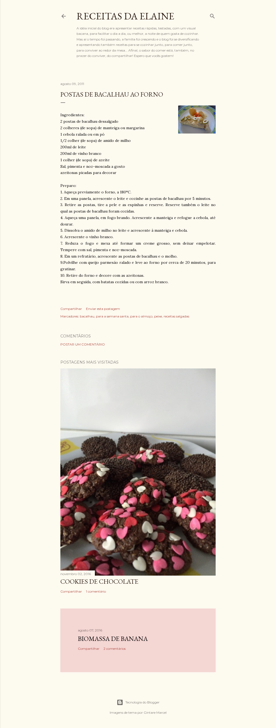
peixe (158, 316)
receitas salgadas (176, 316)
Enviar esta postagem (103, 309)
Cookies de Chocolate (99, 581)
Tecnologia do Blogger (142, 702)
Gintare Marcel (155, 712)
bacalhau (87, 316)
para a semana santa (112, 316)
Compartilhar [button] (71, 309)
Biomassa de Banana (113, 638)
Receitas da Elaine (125, 16)
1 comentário (96, 591)
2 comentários (115, 649)
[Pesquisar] (212, 15)
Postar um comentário (82, 344)
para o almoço (141, 316)
